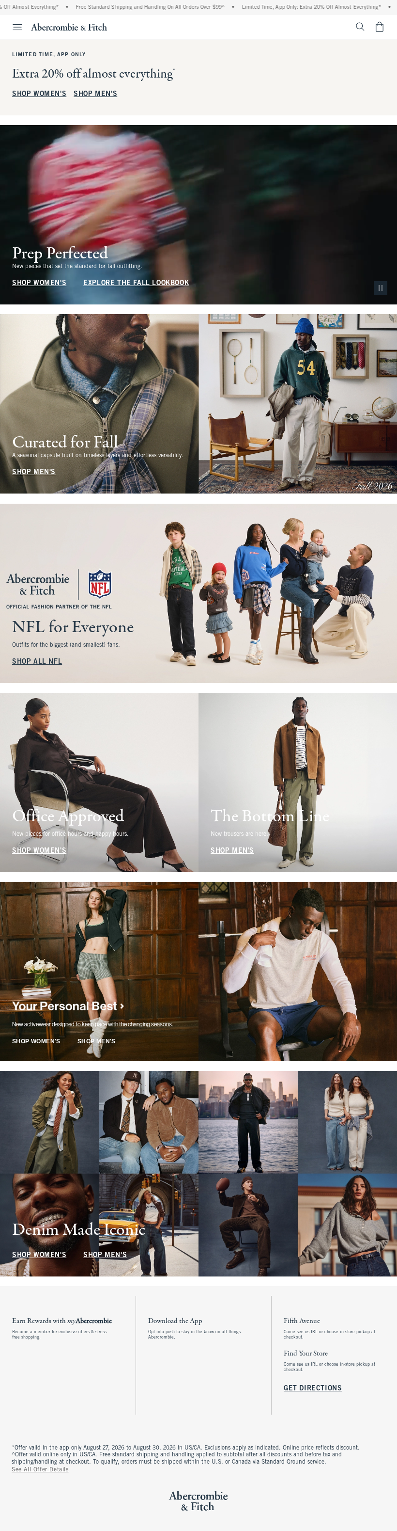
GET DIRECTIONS (313, 1389)
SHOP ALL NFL (37, 662)
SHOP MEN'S (95, 94)
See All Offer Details (40, 1470)
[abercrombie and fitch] (69, 26)
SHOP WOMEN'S (39, 94)
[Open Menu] (12, 27)
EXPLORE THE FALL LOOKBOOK (136, 283)
